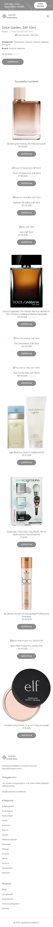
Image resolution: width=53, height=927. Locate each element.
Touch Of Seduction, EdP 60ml (26, 173)
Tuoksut (28, 42)
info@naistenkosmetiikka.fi (14, 791)
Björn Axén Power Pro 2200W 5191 (27, 646)
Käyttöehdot (7, 899)
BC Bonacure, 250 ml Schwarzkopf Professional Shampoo (26, 615)
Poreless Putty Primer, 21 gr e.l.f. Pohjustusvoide (26, 725)
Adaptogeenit (8, 806)
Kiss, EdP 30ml (26, 232)
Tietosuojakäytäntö (11, 903)
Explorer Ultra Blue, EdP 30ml (26, 202)
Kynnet (5, 835)
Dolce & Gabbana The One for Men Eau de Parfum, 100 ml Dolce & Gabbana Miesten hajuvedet (26, 312)
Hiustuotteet (7, 816)
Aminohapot (7, 811)
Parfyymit (6, 44)
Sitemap (5, 908)
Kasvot (5, 830)
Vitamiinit (6, 873)
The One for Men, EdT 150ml (26, 373)
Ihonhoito (6, 825)
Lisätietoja (12, 62)
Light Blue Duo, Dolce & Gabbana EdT (26, 452)
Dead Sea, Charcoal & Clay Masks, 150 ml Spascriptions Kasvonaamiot (26, 533)
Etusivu (5, 31)
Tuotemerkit (19, 42)
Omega (5, 849)
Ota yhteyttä (7, 894)
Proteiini (5, 854)
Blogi (4, 889)
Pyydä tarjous (40, 5)
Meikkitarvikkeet (9, 839)
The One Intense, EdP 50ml (26, 343)
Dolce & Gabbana (41, 42)
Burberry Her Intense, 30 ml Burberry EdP (26, 143)
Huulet (4, 820)
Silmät (4, 858)
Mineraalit (6, 844)
